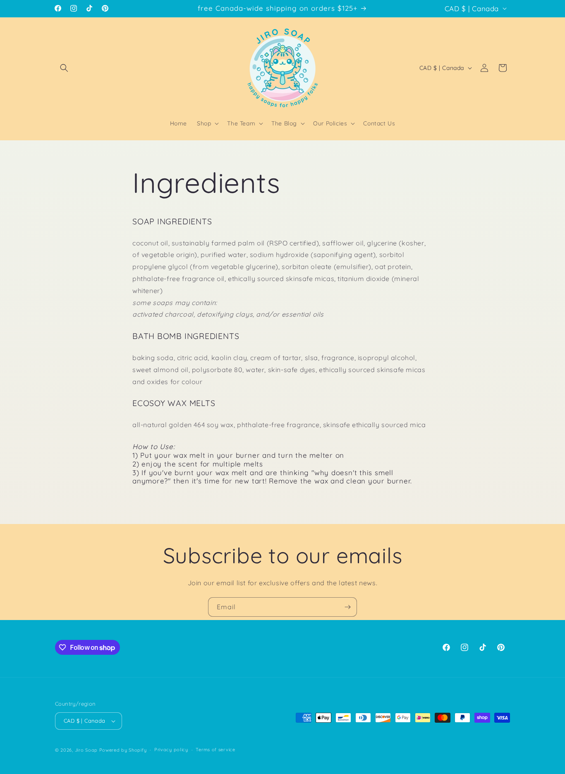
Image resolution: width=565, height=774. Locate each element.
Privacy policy (171, 749)
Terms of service (215, 749)
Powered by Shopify (123, 750)
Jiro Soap (86, 750)
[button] (64, 68)
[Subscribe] (347, 607)
